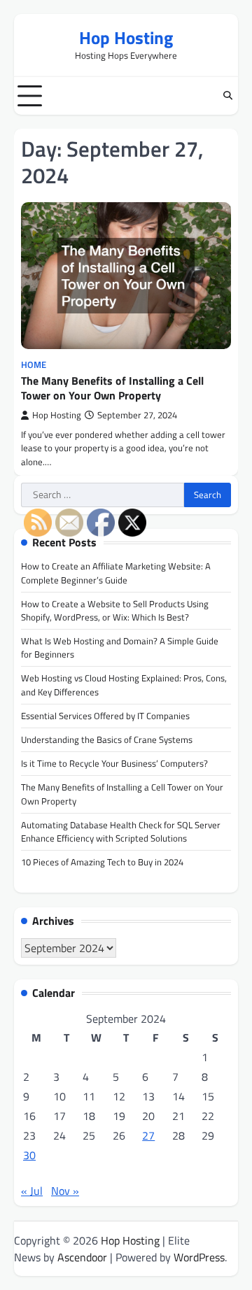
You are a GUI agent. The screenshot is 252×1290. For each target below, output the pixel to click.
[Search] (227, 95)
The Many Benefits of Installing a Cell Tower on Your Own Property (112, 388)
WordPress (199, 1257)
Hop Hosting (126, 37)
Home (33, 365)
